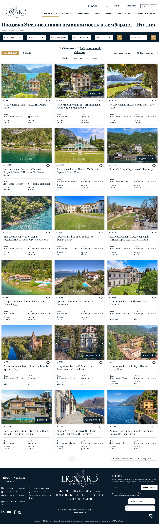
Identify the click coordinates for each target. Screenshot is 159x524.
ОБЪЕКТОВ (50, 13)
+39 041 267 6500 (10, 495)
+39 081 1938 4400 (38, 491)
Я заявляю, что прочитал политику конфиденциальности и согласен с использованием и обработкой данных (135, 494)
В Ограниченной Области (87, 50)
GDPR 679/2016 (85, 509)
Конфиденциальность (67, 509)
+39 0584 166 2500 (11, 501)
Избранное (131, 6)
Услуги (66, 13)
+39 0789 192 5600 (38, 495)
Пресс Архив (103, 13)
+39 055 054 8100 (10, 488)
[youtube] (9, 512)
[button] (48, 101)
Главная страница (7, 29)
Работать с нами (146, 13)
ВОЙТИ (116, 6)
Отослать (149, 487)
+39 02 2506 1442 (37, 488)
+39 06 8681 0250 (10, 491)
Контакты (123, 13)
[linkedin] (3, 512)
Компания (83, 13)
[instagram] (19, 512)
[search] (106, 5)
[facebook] (15, 512)
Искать (21, 29)
